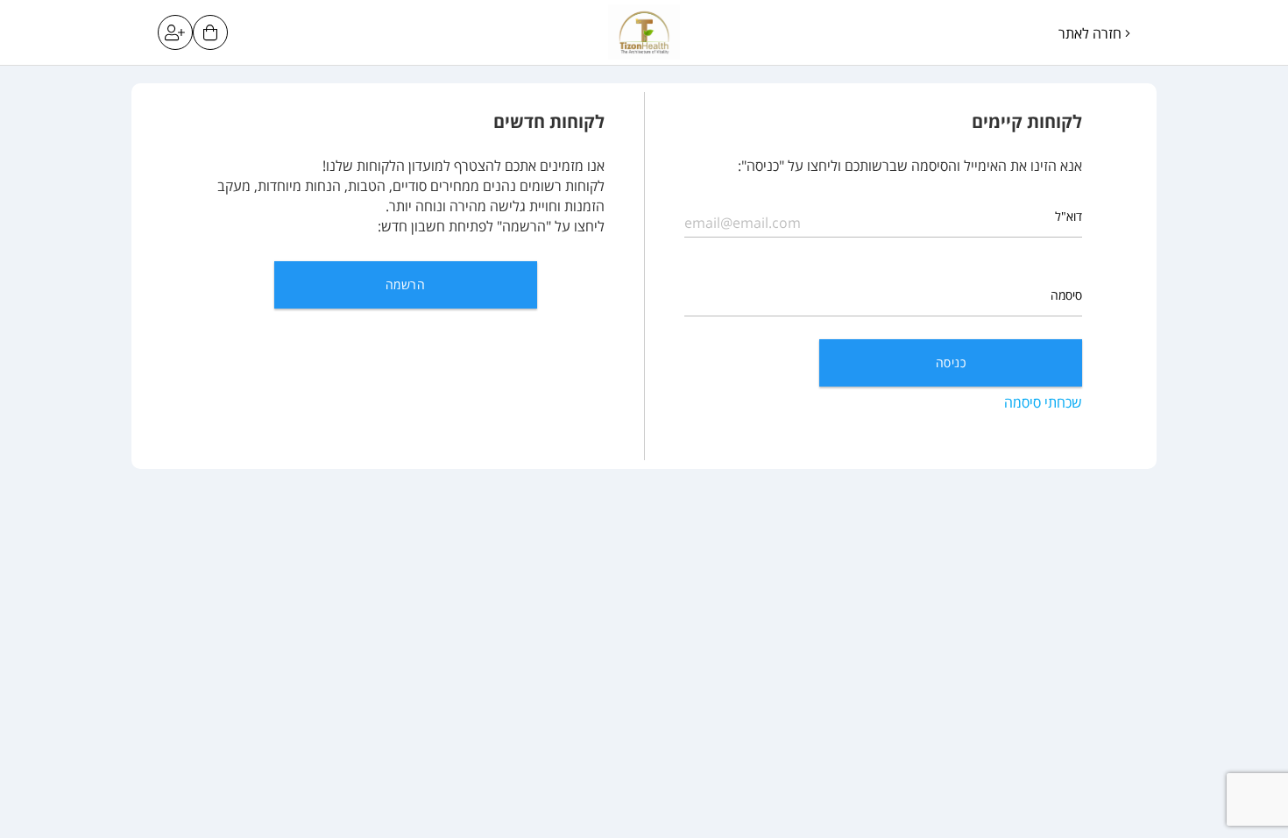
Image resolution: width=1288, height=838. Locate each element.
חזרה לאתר (1091, 33)
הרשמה (405, 284)
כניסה (951, 362)
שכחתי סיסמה (1043, 402)
